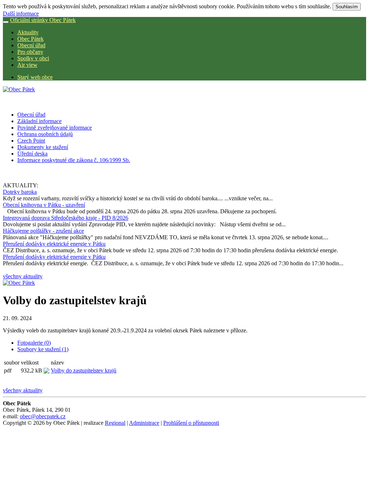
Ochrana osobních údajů (45, 134)
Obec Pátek (30, 39)
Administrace (144, 423)
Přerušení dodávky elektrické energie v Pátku (54, 244)
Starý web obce (35, 77)
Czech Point (31, 141)
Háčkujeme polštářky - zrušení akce (43, 231)
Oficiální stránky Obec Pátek (43, 20)
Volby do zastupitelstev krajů (83, 370)
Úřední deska (32, 153)
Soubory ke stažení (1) (42, 349)
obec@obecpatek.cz (43, 416)
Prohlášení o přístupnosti (191, 423)
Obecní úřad (31, 45)
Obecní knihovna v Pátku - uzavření (44, 205)
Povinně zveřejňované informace (54, 128)
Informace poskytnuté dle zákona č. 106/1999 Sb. (73, 160)
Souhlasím (346, 6)
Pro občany (30, 52)
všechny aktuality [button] (23, 276)
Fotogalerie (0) (34, 343)
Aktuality (28, 32)
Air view (27, 65)
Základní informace (39, 121)
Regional (115, 423)
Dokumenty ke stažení (42, 147)
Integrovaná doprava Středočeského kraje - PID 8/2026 (65, 218)
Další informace (21, 13)
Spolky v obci (33, 58)
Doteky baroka (20, 192)
